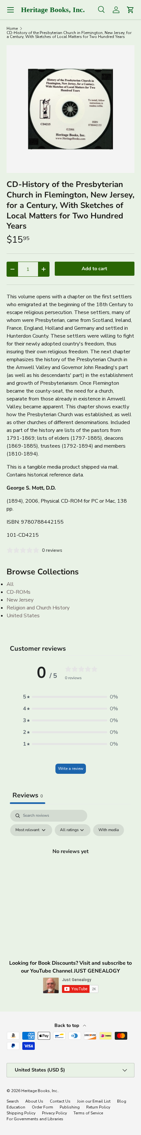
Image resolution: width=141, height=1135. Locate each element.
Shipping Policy (21, 1113)
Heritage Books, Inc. (39, 1090)
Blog (121, 1101)
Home (12, 28)
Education (16, 1107)
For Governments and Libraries (35, 1119)
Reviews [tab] (27, 795)
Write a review (70, 768)
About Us (34, 1101)
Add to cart (94, 268)
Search (13, 1101)
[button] (70, 697)
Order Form (42, 1107)
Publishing (70, 1107)
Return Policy (98, 1107)
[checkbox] (108, 830)
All (10, 584)
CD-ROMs (18, 592)
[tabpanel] (70, 866)
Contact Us (60, 1101)
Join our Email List (94, 1101)
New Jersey (20, 600)
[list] (70, 109)
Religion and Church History (38, 607)
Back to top (67, 1025)
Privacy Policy (54, 1113)
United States (23, 615)
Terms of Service (88, 1113)
